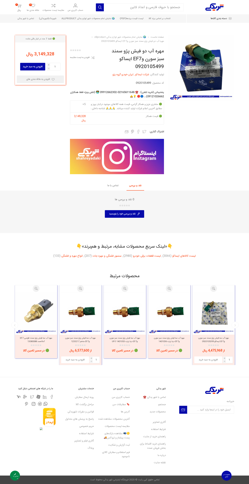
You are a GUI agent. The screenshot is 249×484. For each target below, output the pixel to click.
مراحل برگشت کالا (85, 404)
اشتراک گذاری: (156, 132)
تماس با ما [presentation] (112, 185)
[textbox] (143, 7)
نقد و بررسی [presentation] (135, 185)
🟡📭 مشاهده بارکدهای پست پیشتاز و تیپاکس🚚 (117, 435)
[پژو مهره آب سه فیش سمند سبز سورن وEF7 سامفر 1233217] (125, 313)
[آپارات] (38, 397)
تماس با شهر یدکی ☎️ (154, 397)
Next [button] (14, 325)
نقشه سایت (160, 463)
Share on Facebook (138, 131)
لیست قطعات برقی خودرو (147, 256)
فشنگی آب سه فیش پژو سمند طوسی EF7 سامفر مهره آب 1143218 (36, 339)
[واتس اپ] (45, 404)
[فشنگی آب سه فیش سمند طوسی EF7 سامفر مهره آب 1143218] (36, 313)
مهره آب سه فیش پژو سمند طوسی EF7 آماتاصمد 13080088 (80, 339)
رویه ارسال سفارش (84, 397)
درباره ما (162, 455)
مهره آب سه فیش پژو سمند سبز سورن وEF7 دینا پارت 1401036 (213, 339)
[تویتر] (32, 397)
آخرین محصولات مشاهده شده (114, 419)
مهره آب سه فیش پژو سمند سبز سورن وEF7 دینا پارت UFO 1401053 (169, 339)
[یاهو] (18, 397)
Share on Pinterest (132, 131)
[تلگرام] (40, 404)
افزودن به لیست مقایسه (80, 57)
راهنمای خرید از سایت (154, 437)
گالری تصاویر (159, 422)
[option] (213, 321)
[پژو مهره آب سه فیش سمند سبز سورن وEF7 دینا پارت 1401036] (214, 313)
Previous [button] (235, 325)
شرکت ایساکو (142, 74)
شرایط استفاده (158, 429)
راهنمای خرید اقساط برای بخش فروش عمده (153, 446)
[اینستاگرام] (33, 404)
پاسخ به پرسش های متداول (79, 419)
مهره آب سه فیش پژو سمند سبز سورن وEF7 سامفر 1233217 (124, 339)
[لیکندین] (44, 397)
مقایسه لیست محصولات (53, 10)
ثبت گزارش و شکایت (119, 445)
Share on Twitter (144, 131)
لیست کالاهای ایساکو (184, 256)
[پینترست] (26, 404)
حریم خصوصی (86, 426)
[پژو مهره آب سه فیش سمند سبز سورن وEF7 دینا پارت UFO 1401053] (169, 313)
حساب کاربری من (75, 10)
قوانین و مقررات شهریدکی (81, 412)
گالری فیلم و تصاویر (84, 441)
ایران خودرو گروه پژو (122, 74)
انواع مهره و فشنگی (72, 256)
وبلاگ (91, 448)
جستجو (162, 404)
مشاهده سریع (213, 288)
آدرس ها (125, 412)
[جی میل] (25, 397)
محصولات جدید (158, 412)
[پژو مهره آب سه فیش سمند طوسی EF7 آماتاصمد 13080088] (80, 313)
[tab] (135, 186)
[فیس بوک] (52, 397)
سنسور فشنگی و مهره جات (106, 256)
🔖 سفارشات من (121, 404)
